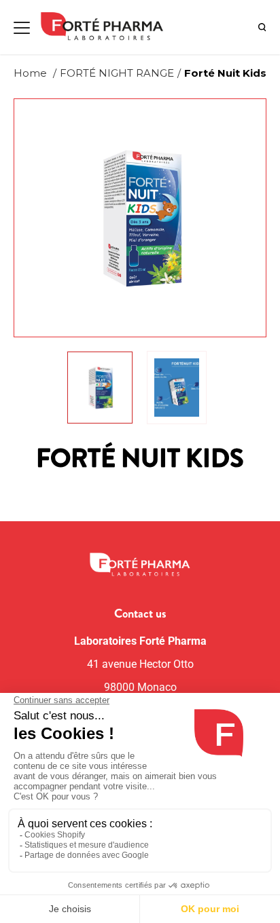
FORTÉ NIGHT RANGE (117, 73)
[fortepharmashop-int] (104, 27)
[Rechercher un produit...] (262, 27)
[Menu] (22, 28)
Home (30, 73)
